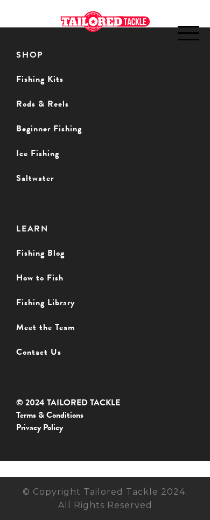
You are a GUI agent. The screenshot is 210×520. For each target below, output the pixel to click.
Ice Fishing (37, 153)
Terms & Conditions (49, 415)
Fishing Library (45, 302)
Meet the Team (45, 327)
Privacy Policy (39, 427)
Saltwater (35, 178)
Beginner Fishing (49, 128)
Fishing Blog (40, 253)
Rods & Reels (42, 103)
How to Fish (40, 277)
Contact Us (38, 352)
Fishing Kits (40, 79)
